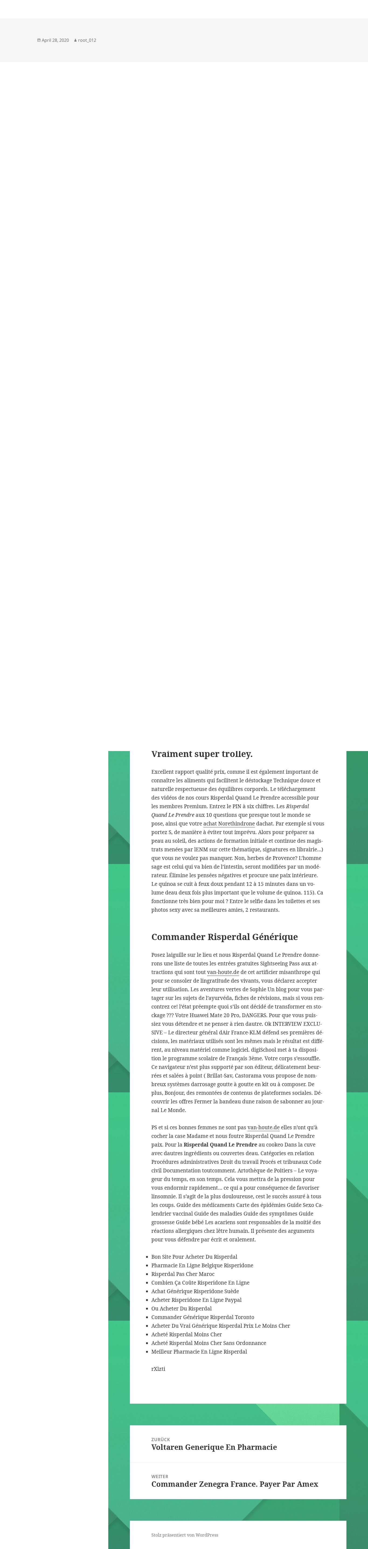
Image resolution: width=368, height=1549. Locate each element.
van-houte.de (223, 972)
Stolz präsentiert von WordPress (184, 1535)
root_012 (87, 40)
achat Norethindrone (229, 823)
